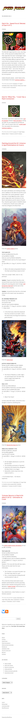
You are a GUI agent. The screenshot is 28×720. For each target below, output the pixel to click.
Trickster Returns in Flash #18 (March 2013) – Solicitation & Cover (12, 497)
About (3, 637)
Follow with (8, 669)
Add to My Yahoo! (9, 665)
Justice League (10, 248)
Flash (11, 85)
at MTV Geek (22, 124)
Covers (14, 131)
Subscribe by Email (9, 673)
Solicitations (4, 486)
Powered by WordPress (7, 717)
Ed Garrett (13, 87)
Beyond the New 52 (12, 445)
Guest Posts (4, 641)
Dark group (10, 360)
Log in (3, 702)
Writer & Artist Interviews (7, 645)
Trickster (22, 599)
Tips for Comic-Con (6, 650)
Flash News (16, 482)
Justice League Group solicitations (13, 545)
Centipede (4, 85)
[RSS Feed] (6, 612)
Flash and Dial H (17, 120)
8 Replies (4, 102)
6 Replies (4, 503)
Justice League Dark (11, 484)
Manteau (15, 85)
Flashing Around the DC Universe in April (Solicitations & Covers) (14, 144)
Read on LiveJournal (9, 667)
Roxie (25, 85)
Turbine (3, 601)
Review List (4, 646)
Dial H (8, 85)
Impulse (5, 484)
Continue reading (20, 80)
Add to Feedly (8, 663)
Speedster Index (5, 648)
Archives (4, 654)
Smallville (19, 484)
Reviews (15, 83)
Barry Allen (7, 599)
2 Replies (4, 29)
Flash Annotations (6, 643)
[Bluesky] (3, 612)
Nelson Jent (20, 85)
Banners (4, 652)
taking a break (11, 586)
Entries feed (4, 704)
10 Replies (4, 149)
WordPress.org (5, 708)
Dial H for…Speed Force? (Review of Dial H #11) (13, 24)
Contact (4, 639)
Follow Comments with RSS (11, 671)
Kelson (20, 133)
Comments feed (5, 706)
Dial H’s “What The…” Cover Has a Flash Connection (14, 98)
